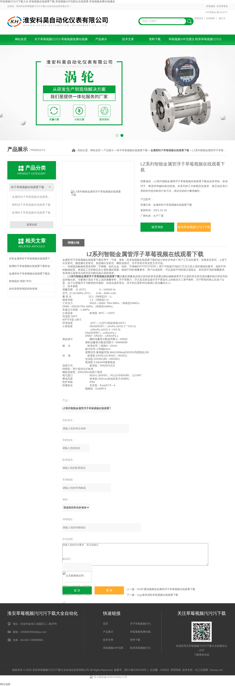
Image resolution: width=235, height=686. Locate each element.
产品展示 (101, 39)
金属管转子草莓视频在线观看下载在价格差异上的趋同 (31, 273)
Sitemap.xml (216, 670)
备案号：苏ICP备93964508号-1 (131, 670)
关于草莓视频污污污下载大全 (47, 41)
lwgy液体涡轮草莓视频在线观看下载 (157, 595)
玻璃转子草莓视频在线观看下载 (31, 212)
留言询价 (157, 227)
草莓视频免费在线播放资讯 (74, 41)
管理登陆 (176, 670)
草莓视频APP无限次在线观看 (210, 12)
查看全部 (32, 224)
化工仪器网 (201, 670)
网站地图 (5, 684)
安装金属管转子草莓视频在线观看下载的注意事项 (31, 258)
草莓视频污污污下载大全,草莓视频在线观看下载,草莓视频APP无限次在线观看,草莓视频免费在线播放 (57, 1)
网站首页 (21, 39)
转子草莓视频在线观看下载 (132, 150)
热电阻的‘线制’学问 (20, 281)
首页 (105, 623)
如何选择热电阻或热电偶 (23, 288)
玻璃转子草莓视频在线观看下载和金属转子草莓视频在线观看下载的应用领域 (31, 266)
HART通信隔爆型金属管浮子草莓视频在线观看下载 (166, 589)
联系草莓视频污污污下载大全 (222, 12)
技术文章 (128, 39)
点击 (49, 187)
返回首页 (199, 18)
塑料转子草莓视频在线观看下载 (31, 204)
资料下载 (155, 39)
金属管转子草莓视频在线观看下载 (32, 196)
